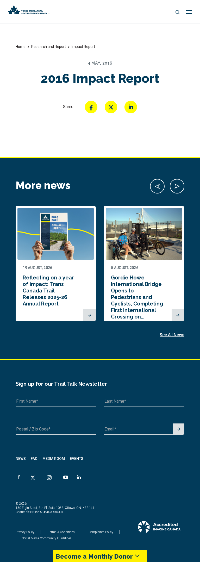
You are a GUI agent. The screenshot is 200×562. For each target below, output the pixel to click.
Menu (189, 12)
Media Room (53, 459)
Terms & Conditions (61, 532)
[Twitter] (111, 107)
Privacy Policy (25, 532)
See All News (172, 334)
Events (76, 459)
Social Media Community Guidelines (46, 538)
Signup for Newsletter (178, 429)
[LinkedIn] (130, 107)
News (21, 459)
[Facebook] (91, 107)
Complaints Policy (101, 532)
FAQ (34, 459)
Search (177, 12)
